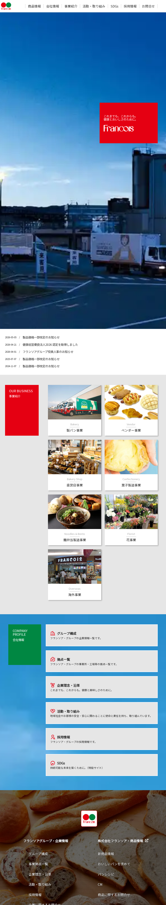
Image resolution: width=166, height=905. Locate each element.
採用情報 (130, 6)
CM (100, 884)
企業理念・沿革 (40, 874)
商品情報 (34, 6)
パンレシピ (106, 874)
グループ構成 (38, 853)
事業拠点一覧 (38, 864)
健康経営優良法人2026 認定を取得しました (50, 344)
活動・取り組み (94, 6)
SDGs (114, 6)
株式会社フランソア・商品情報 (120, 841)
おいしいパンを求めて (114, 864)
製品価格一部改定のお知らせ (41, 337)
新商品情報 (106, 853)
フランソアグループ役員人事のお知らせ (48, 351)
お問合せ (148, 6)
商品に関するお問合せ (114, 894)
